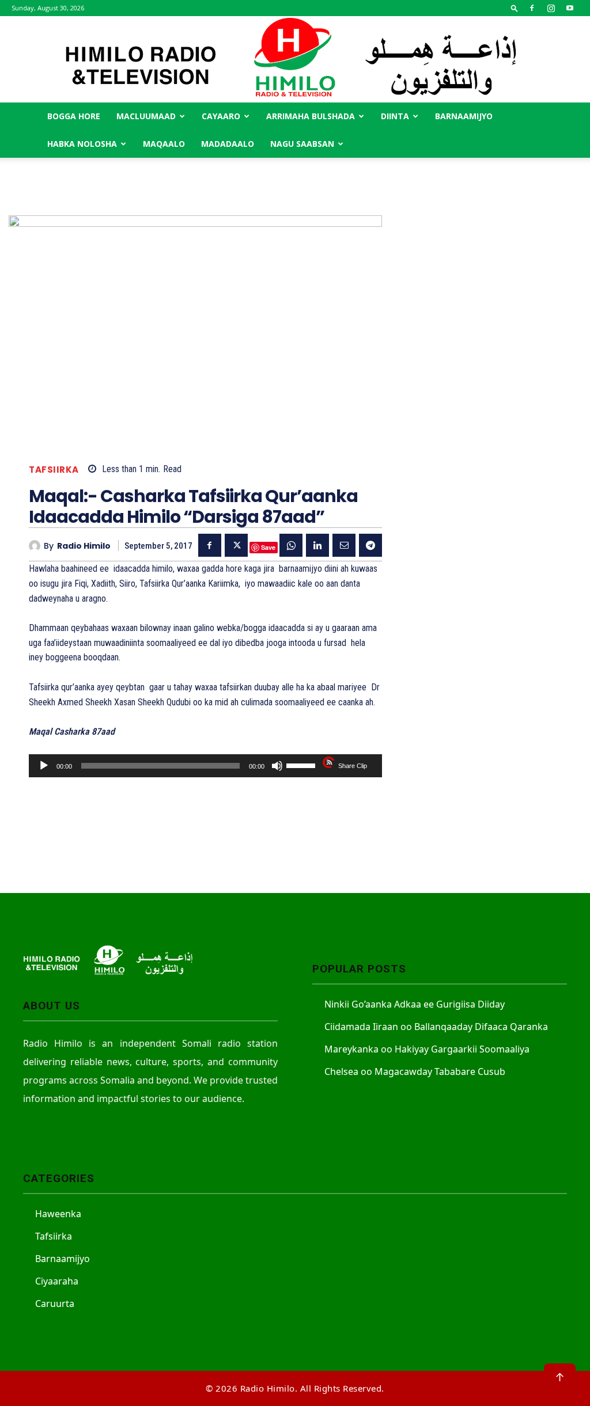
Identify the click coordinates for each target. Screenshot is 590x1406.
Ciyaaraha (56, 1281)
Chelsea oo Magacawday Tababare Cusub (414, 1071)
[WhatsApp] (290, 545)
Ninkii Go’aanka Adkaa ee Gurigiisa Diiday (414, 1004)
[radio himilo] (36, 546)
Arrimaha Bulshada (310, 116)
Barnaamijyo (464, 116)
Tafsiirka (54, 469)
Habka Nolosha (82, 143)
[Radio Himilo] (295, 59)
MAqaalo (164, 143)
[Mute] (277, 766)
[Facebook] (531, 8)
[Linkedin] (317, 545)
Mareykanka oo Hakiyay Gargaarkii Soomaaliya (427, 1049)
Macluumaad (146, 116)
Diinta (395, 116)
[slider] (302, 764)
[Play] (44, 766)
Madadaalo (227, 143)
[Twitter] (236, 545)
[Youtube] (569, 8)
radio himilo (84, 546)
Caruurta (54, 1303)
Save (268, 547)
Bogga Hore (73, 116)
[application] (205, 765)
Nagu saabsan (302, 143)
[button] (514, 7)
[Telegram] (370, 545)
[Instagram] (550, 8)
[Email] (343, 545)
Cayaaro (221, 116)
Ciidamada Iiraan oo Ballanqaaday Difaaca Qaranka (436, 1026)
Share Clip (352, 765)
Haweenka (58, 1213)
